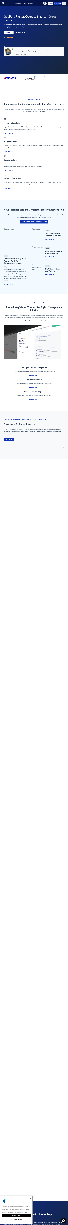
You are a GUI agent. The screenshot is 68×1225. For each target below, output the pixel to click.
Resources (30, 3)
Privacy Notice (23, 1212)
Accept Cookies (16, 1215)
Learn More (7, 133)
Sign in (64, 3)
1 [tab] (30, 89)
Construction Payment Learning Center (34, 222)
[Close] (30, 1198)
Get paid (50, 3)
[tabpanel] (14, 76)
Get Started (19, 32)
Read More (7, 285)
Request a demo (57, 3)
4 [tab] (38, 89)
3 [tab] (35, 89)
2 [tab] (33, 89)
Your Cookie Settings (16, 1219)
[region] (16, 1210)
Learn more (8, 32)
